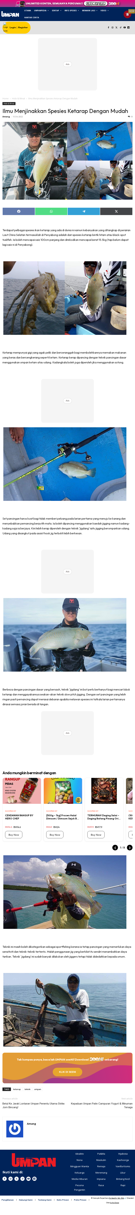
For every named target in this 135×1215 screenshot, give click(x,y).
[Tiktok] (120, 28)
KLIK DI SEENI (67, 1072)
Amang (6, 116)
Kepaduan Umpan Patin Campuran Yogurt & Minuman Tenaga (102, 1105)
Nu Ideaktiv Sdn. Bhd (116, 1198)
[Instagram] (113, 28)
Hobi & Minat (18, 98)
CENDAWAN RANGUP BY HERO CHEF (19, 817)
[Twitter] (117, 28)
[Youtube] (125, 28)
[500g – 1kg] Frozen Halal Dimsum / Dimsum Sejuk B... (62, 817)
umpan (37, 1089)
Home (5, 98)
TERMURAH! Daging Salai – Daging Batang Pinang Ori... (104, 817)
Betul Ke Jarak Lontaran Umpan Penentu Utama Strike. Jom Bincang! (33, 1105)
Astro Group (114, 1203)
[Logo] (10, 14)
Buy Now (13, 834)
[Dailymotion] (129, 28)
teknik (27, 1089)
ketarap (17, 1089)
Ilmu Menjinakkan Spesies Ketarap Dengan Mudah (65, 110)
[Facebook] (109, 28)
